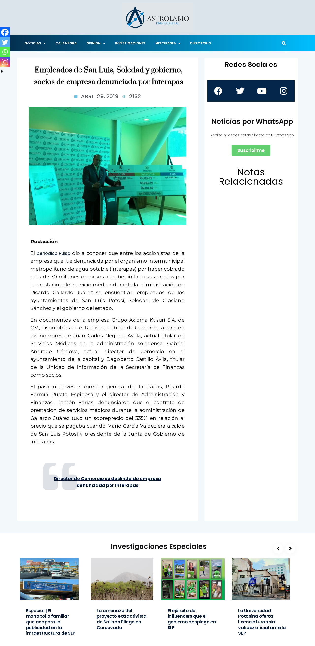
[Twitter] (5, 42)
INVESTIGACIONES (130, 43)
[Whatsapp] (5, 52)
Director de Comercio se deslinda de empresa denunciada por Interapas (107, 481)
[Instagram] (5, 62)
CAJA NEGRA (66, 43)
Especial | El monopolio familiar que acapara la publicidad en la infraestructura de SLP (50, 621)
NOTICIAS (33, 43)
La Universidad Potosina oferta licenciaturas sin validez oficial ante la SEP (262, 621)
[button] (284, 43)
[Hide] (2, 71)
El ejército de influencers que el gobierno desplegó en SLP (192, 618)
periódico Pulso (53, 253)
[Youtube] (262, 91)
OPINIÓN (93, 43)
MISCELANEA (165, 43)
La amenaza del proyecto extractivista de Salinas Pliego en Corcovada (122, 618)
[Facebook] (5, 32)
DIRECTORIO (200, 43)
